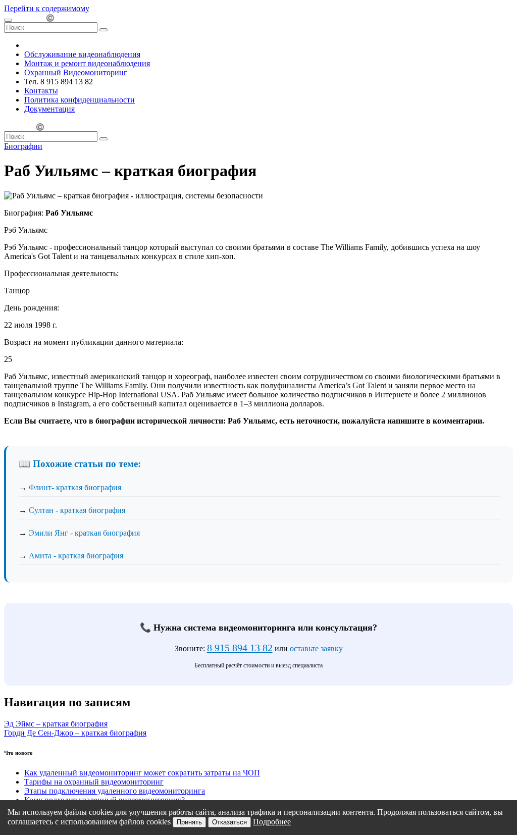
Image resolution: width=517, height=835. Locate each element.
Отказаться (229, 822)
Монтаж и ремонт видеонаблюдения (87, 63)
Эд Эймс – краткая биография (56, 723)
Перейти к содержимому (46, 8)
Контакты (41, 90)
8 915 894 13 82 (240, 647)
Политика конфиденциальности (79, 99)
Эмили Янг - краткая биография (84, 533)
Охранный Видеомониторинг (75, 72)
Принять (189, 822)
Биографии (23, 146)
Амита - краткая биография (76, 555)
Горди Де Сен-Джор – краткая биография (75, 732)
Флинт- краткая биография (75, 487)
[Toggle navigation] (8, 20)
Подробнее (272, 821)
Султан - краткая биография (77, 510)
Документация (49, 109)
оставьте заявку (316, 648)
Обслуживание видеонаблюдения (82, 54)
